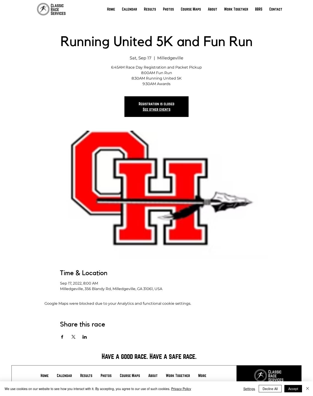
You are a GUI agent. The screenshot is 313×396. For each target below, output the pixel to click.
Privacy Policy (181, 388)
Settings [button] (249, 388)
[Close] (307, 388)
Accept (293, 388)
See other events (156, 109)
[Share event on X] (73, 337)
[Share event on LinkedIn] (84, 337)
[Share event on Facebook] (62, 337)
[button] (149, 9)
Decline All (270, 388)
